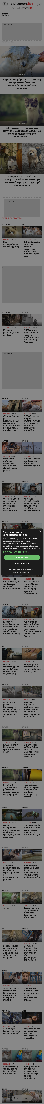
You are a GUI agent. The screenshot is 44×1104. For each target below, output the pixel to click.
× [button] (40, 531)
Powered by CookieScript (22, 573)
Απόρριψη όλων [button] (22, 563)
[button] (22, 552)
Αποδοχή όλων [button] (22, 557)
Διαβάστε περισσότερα (31, 548)
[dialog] (22, 552)
